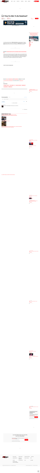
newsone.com (21, 80)
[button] (20, 14)
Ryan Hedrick (32, 139)
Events (26, 1)
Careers (14, 460)
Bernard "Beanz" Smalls (32, 200)
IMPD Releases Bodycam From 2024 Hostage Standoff (33, 140)
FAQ (25, 460)
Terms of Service (14, 438)
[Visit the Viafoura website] (26, 109)
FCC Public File (21, 460)
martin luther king (18, 85)
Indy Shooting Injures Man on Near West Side (33, 195)
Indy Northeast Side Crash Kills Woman (32, 145)
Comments (32, 18)
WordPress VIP (30, 465)
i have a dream (11, 85)
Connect (29, 1)
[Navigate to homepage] (5, 1)
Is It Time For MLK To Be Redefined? (8, 80)
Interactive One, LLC (9, 465)
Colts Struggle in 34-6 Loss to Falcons (32, 351)
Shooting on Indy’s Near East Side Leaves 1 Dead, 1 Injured (33, 406)
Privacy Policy (14, 456)
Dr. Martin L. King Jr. (6, 85)
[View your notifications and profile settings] (33, 1)
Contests (22, 1)
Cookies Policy (20, 456)
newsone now (23, 85)
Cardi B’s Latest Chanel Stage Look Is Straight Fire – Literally (33, 356)
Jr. (14, 85)
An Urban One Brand (35, 465)
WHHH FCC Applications (20, 458)
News (12, 1)
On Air (14, 1)
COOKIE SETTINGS (27, 456)
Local (29, 139)
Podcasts (18, 1)
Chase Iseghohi (33, 89)
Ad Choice (32, 456)
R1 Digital (31, 460)
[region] (14, 103)
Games (30, 200)
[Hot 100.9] (5, 457)
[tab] (3, 101)
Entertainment (30, 89)
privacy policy (36, 418)
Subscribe (26, 439)
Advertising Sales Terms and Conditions (15, 462)
